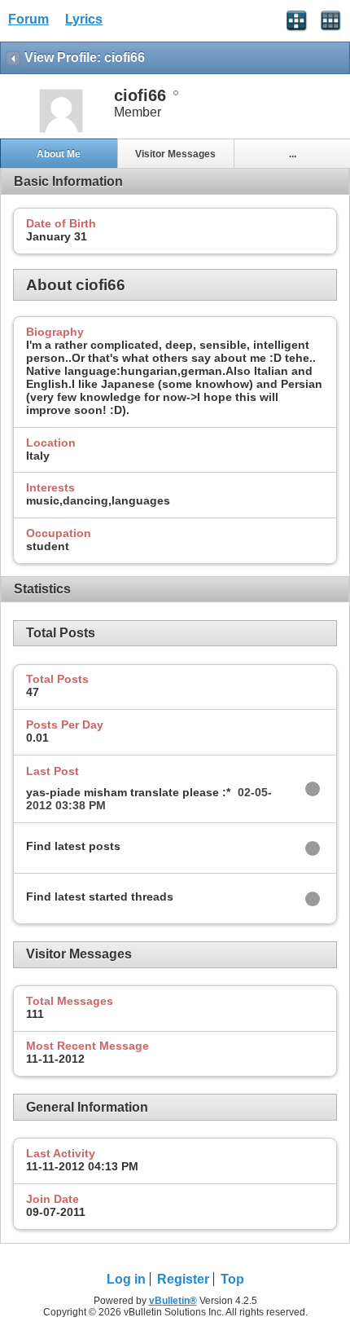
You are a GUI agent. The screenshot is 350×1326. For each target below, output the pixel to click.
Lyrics (84, 19)
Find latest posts (73, 845)
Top (232, 1279)
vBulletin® (173, 1300)
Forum (28, 19)
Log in (126, 1279)
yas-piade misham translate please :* (128, 792)
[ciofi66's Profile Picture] (61, 131)
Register (183, 1279)
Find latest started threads (99, 896)
